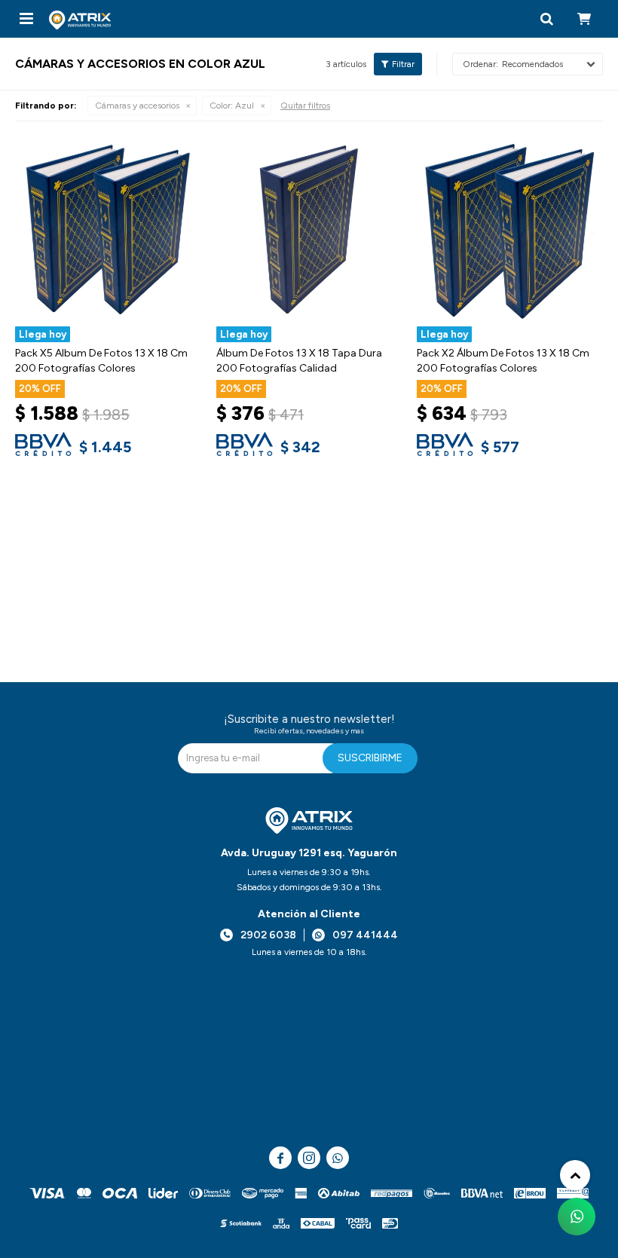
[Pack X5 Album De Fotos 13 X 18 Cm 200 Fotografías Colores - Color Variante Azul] (108, 229)
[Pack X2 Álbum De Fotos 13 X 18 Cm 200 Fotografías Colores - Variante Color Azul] (510, 229)
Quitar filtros (305, 105)
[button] (546, 19)
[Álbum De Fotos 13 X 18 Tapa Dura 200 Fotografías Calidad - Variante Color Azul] (309, 229)
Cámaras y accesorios (137, 105)
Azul (232, 105)
